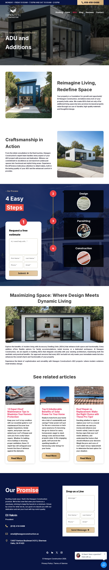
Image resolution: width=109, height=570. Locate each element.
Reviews (90, 12)
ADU (75, 12)
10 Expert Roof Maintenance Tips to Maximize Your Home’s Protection (19, 413)
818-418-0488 (91, 2)
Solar (67, 12)
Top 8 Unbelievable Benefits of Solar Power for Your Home (53, 412)
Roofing (59, 12)
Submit (22, 273)
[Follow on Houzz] (52, 552)
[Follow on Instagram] (61, 552)
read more (16, 458)
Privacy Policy (47, 563)
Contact (100, 12)
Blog (81, 12)
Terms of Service (60, 563)
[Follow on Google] (47, 552)
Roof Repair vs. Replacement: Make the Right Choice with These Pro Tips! (87, 413)
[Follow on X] (57, 552)
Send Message (79, 529)
